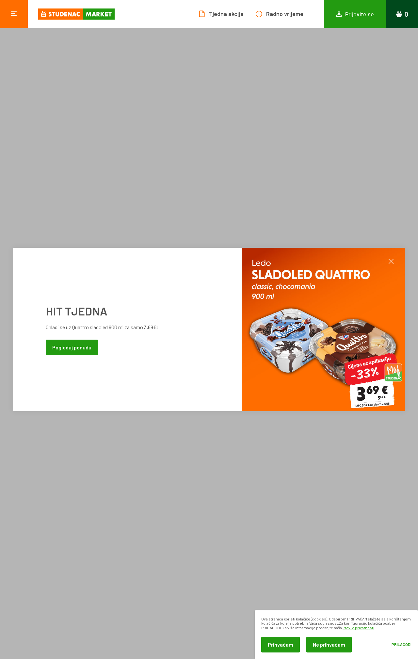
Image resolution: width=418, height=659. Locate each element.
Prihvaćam (280, 644)
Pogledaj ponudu (71, 347)
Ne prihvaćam (329, 644)
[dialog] (336, 634)
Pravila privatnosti (358, 627)
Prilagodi (401, 644)
